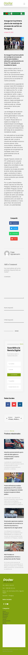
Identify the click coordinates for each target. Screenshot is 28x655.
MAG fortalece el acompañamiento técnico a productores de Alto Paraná (12, 557)
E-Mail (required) (8, 320)
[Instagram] (5, 604)
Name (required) (8, 307)
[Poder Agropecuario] (9, 4)
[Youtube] (7, 604)
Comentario (7, 276)
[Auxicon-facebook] (3, 604)
